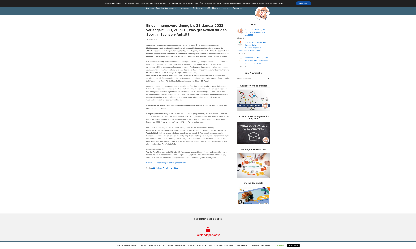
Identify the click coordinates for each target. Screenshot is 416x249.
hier (281, 3)
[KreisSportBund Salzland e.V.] (262, 13)
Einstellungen (208, 3)
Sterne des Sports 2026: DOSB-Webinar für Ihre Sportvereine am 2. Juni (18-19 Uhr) (257, 60)
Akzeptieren (303, 3)
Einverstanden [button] (293, 245)
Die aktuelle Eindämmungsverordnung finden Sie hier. (167, 163)
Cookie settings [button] (278, 245)
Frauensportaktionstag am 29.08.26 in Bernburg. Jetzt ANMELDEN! (255, 32)
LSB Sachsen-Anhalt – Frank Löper (165, 168)
